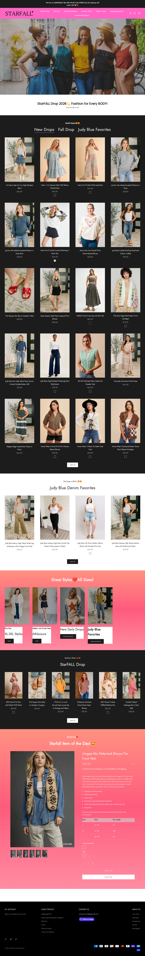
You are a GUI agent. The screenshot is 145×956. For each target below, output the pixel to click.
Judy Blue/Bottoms (70, 11)
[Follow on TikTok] (16, 939)
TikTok (134, 925)
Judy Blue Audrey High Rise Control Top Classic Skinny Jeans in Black (54, 544)
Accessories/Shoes (82, 15)
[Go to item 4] (32, 854)
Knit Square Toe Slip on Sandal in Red (19, 316)
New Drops (44, 129)
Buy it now (108, 877)
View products (68, 636)
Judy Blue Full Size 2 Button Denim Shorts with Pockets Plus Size (90, 544)
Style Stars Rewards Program (52, 918)
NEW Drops (44, 11)
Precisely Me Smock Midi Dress (125, 381)
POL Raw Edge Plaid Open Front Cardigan (125, 317)
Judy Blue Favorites (94, 129)
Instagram (136, 928)
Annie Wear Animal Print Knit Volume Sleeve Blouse (55, 448)
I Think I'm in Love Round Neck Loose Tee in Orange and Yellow (60, 705)
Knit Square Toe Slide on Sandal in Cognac (37, 703)
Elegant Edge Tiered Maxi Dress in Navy (19, 448)
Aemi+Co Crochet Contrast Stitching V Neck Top (55, 252)
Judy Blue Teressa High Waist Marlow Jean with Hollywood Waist (125, 544)
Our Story (135, 914)
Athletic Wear (101, 11)
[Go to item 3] (26, 854)
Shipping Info (46, 914)
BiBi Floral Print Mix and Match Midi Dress (13, 703)
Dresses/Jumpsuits (116, 11)
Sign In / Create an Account (15, 914)
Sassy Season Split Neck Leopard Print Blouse (55, 317)
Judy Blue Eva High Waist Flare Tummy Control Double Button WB (19, 383)
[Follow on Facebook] (6, 939)
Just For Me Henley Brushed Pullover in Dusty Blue (19, 252)
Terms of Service (47, 932)
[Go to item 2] (19, 854)
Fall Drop (56, 11)
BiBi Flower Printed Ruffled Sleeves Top (108, 703)
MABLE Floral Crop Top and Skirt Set (90, 315)
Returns (44, 921)
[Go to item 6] (44, 854)
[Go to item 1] (13, 854)
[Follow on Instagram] (11, 939)
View (9, 641)
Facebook (136, 921)
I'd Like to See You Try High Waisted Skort (19, 187)
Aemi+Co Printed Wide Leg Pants (90, 185)
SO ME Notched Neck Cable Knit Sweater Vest (90, 382)
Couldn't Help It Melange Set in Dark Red (131, 705)
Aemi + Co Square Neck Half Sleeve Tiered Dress (54, 186)
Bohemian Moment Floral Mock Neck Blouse (84, 705)
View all (72, 465)
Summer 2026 (86, 11)
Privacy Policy (46, 928)
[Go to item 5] (38, 854)
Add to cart (108, 871)
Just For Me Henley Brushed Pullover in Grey (125, 187)
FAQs (43, 925)
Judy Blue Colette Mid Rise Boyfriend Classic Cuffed (125, 252)
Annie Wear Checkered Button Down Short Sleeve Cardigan (125, 448)
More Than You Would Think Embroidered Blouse (90, 252)
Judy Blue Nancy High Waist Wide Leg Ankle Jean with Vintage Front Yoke (19, 545)
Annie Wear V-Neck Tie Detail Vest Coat (90, 448)
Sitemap (135, 918)
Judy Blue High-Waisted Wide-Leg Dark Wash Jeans (54, 382)
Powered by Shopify (19, 948)
